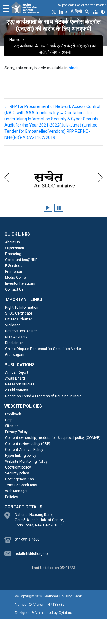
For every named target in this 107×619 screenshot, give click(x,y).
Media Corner (16, 278)
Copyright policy (18, 467)
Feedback (13, 414)
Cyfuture (65, 613)
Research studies (19, 384)
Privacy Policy (16, 432)
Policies (11, 497)
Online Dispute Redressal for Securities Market (43, 349)
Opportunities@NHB (21, 260)
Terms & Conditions (21, 485)
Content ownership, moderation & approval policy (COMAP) (52, 438)
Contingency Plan (19, 479)
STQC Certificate (18, 313)
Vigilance (13, 325)
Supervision (14, 248)
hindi (73, 68)
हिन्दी (78, 11)
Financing (13, 254)
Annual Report (16, 372)
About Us (12, 242)
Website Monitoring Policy (26, 461)
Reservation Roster (21, 331)
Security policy (17, 473)
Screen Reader (96, 5)
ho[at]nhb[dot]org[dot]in (34, 554)
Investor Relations (20, 283)
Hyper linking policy (20, 455)
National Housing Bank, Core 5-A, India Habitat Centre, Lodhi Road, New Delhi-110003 (40, 520)
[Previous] (6, 176)
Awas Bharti (15, 378)
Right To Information (21, 307)
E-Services (13, 266)
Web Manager (16, 491)
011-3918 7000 (27, 539)
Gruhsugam (14, 355)
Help (8, 420)
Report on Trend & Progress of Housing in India (43, 396)
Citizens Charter (18, 319)
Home (15, 39)
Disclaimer (14, 343)
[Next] (100, 176)
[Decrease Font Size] (66, 12)
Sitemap (11, 426)
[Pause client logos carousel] (58, 208)
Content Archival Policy (24, 450)
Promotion (13, 272)
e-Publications (16, 390)
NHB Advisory (16, 337)
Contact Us (14, 289)
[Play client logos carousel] (48, 208)
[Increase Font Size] (72, 11)
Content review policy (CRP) (27, 444)
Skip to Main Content (72, 5)
